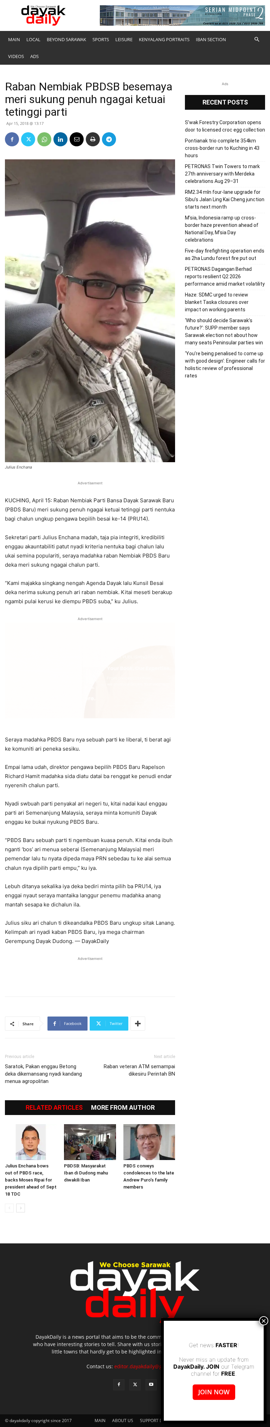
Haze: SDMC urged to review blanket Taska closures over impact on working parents (217, 302)
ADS (34, 56)
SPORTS (100, 39)
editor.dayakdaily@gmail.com (149, 1366)
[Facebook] (12, 139)
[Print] (93, 139)
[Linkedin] (60, 139)
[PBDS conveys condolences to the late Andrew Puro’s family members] (149, 1142)
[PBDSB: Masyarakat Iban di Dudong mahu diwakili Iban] (90, 1142)
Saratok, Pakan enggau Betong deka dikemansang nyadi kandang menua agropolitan (43, 1073)
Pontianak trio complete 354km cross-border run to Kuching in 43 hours (222, 148)
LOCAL (33, 39)
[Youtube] (151, 1384)
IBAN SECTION (211, 39)
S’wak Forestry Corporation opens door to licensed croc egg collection (225, 126)
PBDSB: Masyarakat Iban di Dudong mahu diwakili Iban (86, 1173)
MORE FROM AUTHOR (123, 1107)
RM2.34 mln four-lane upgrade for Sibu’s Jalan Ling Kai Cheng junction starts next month (224, 199)
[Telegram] (109, 139)
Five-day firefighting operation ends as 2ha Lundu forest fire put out (224, 254)
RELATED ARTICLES (54, 1107)
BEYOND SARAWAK (66, 39)
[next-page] (20, 1208)
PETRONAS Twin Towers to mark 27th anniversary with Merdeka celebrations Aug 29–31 (222, 174)
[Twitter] (28, 139)
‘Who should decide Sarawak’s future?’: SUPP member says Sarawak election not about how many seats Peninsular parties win (224, 331)
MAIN (14, 39)
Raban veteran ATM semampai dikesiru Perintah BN (139, 1070)
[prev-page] (9, 1208)
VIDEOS (16, 56)
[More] (137, 1024)
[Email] (77, 139)
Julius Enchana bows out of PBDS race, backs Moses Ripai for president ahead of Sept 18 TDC (31, 1180)
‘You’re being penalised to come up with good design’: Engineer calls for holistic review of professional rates (225, 364)
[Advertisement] (90, 972)
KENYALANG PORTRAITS (164, 39)
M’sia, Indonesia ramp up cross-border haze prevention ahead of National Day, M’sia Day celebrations (221, 229)
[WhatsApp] (44, 139)
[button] (256, 39)
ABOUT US (122, 1420)
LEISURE (124, 39)
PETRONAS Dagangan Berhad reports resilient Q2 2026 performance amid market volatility (225, 276)
